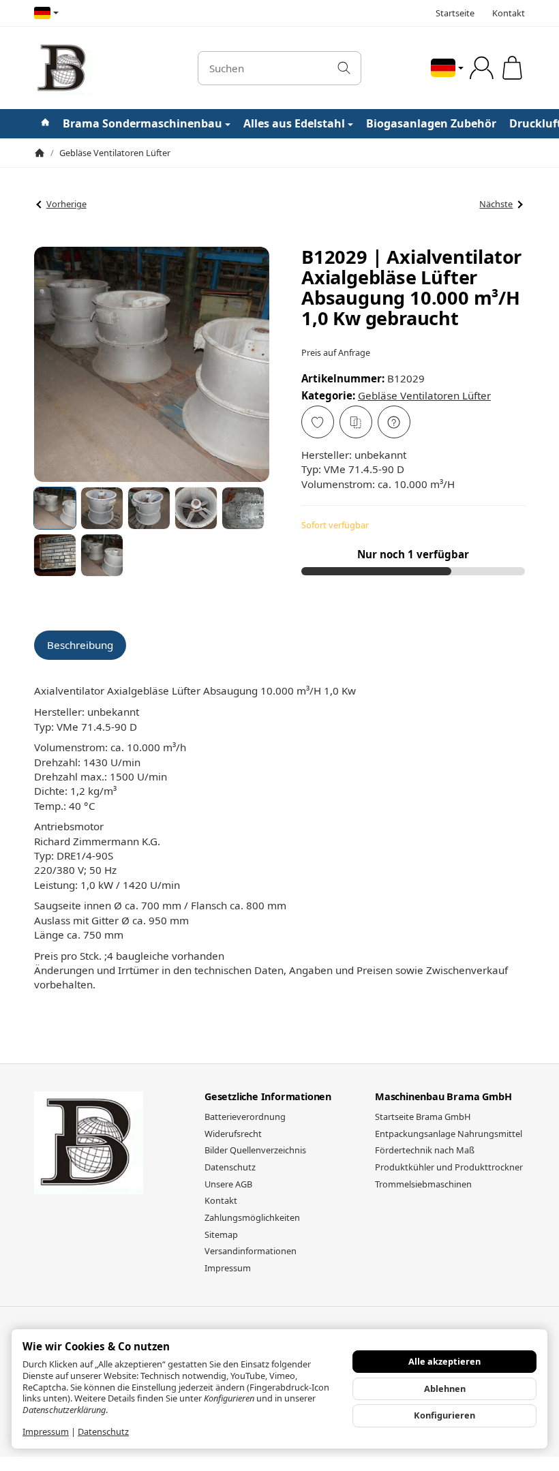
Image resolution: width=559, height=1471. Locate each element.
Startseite (455, 13)
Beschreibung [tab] (80, 645)
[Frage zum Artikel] (394, 422)
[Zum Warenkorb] (512, 67)
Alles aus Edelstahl (294, 123)
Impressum (45, 1431)
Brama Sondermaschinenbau (142, 123)
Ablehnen (445, 1388)
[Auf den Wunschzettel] (317, 422)
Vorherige (66, 204)
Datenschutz (103, 1431)
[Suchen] (344, 68)
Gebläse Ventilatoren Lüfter (424, 395)
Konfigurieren (444, 1415)
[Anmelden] (481, 67)
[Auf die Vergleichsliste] (355, 422)
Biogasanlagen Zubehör (431, 123)
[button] (55, 508)
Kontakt (508, 13)
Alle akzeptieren (444, 1361)
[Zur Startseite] (107, 68)
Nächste (496, 204)
